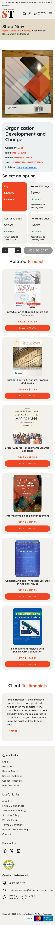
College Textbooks (12, 780)
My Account (8, 766)
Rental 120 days (40, 186)
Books (27, 30)
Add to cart (38, 250)
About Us (7, 800)
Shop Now (16, 30)
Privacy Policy (10, 819)
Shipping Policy (10, 815)
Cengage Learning (27, 167)
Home (5, 30)
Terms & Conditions (12, 824)
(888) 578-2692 (17, 883)
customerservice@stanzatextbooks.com (31, 890)
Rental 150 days (40, 218)
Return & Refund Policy (15, 829)
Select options (27, 327)
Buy (6, 186)
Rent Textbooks (10, 785)
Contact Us (8, 834)
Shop (5, 761)
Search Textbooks (12, 775)
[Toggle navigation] (50, 13)
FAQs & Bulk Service (13, 805)
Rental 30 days (13, 218)
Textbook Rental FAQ (14, 810)
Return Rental (10, 771)
